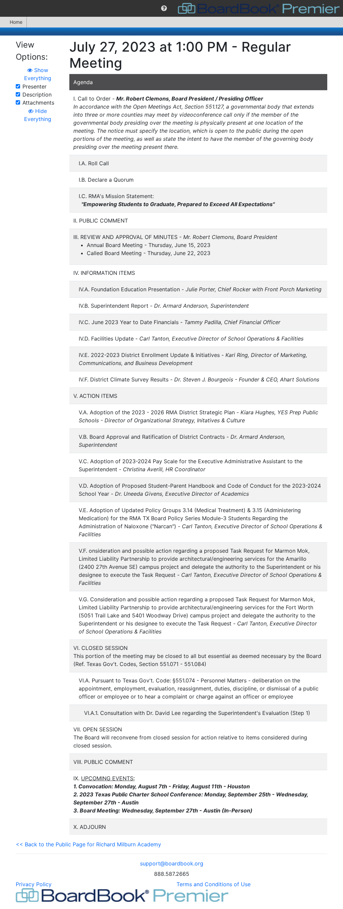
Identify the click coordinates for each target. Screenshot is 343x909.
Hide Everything (37, 115)
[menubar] (171, 8)
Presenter (34, 86)
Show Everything (37, 74)
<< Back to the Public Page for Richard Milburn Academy (88, 844)
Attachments (38, 102)
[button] (164, 8)
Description (37, 94)
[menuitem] (164, 8)
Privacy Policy (34, 884)
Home (16, 22)
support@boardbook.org (171, 863)
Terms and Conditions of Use (214, 884)
